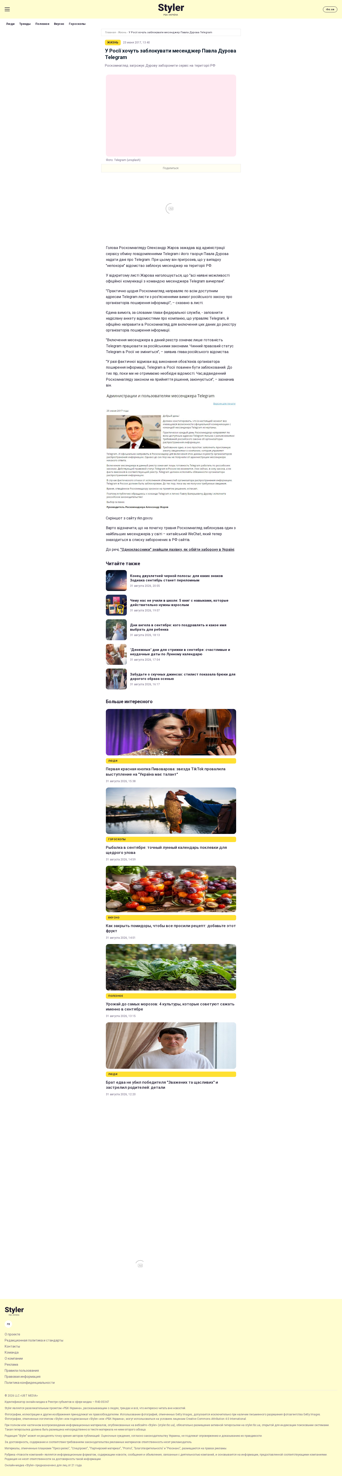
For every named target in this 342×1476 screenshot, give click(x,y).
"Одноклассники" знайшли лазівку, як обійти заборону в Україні (177, 549)
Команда (12, 1352)
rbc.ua (330, 9)
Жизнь (122, 32)
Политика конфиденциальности (30, 1382)
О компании (14, 1358)
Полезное (42, 24)
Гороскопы (77, 24)
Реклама (11, 1364)
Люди (10, 24)
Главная (110, 32)
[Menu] (7, 9)
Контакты (12, 1346)
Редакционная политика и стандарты (34, 1340)
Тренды (25, 24)
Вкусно (59, 24)
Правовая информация (22, 1376)
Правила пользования (22, 1370)
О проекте (12, 1334)
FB (8, 1324)
